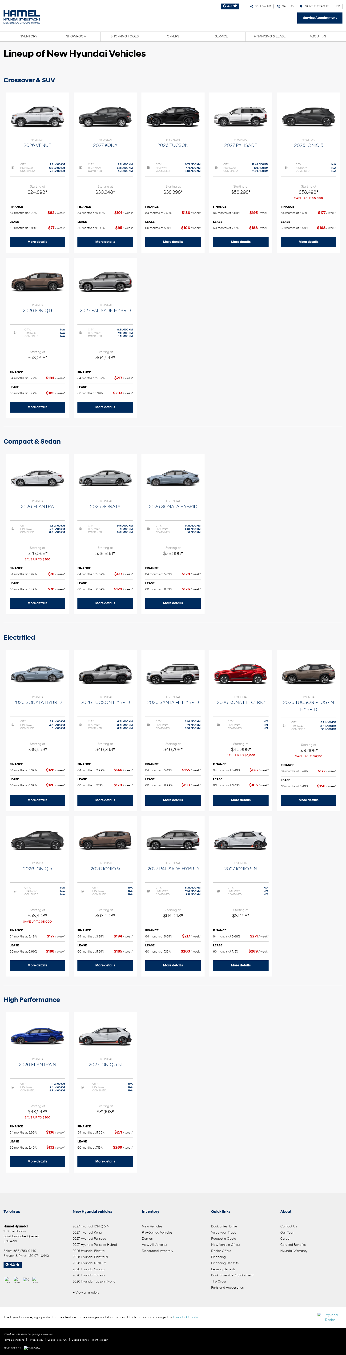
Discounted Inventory (157, 1251)
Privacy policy (36, 1340)
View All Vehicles (154, 1245)
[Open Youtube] (35, 1280)
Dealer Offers (221, 1251)
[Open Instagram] (17, 1280)
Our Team (287, 1232)
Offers (173, 36)
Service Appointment (320, 18)
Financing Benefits (224, 1263)
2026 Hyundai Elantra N (90, 1257)
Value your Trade (223, 1232)
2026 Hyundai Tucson (89, 1275)
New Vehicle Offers (225, 1245)
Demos (147, 1239)
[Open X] (26, 1280)
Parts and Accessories (227, 1288)
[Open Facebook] (8, 1280)
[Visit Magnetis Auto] (33, 1348)
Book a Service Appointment (232, 1275)
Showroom (76, 36)
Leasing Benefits (223, 1269)
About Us (318, 36)
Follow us (262, 6)
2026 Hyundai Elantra (89, 1251)
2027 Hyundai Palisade (89, 1239)
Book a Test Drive (224, 1226)
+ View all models (86, 1293)
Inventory (28, 36)
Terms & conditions (14, 1340)
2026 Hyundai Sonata (89, 1269)
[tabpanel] (37, 172)
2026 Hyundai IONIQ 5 (89, 1263)
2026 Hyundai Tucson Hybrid (94, 1281)
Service (221, 36)
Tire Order (218, 1281)
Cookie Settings (80, 1340)
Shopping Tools (125, 36)
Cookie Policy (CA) (57, 1340)
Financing (218, 1257)
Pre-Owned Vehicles (157, 1232)
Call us (287, 6)
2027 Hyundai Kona (87, 1232)
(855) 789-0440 (24, 1251)
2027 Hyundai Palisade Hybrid (95, 1245)
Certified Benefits (293, 1245)
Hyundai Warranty (293, 1251)
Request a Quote (223, 1239)
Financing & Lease (270, 36)
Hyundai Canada (185, 1317)
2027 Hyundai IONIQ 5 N (91, 1226)
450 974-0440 (38, 1256)
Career (285, 1239)
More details (37, 242)
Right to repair (100, 1340)
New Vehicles (152, 1226)
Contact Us (288, 1226)
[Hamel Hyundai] (22, 17)
